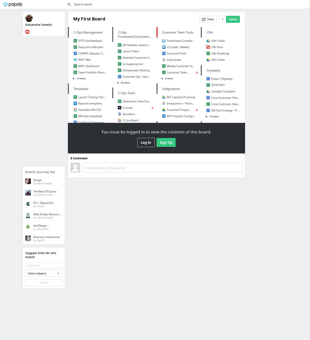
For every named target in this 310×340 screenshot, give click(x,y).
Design (42, 181)
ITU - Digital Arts (43, 204)
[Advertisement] (44, 102)
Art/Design (41, 227)
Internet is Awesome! (46, 238)
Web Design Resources (47, 215)
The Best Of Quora (44, 193)
